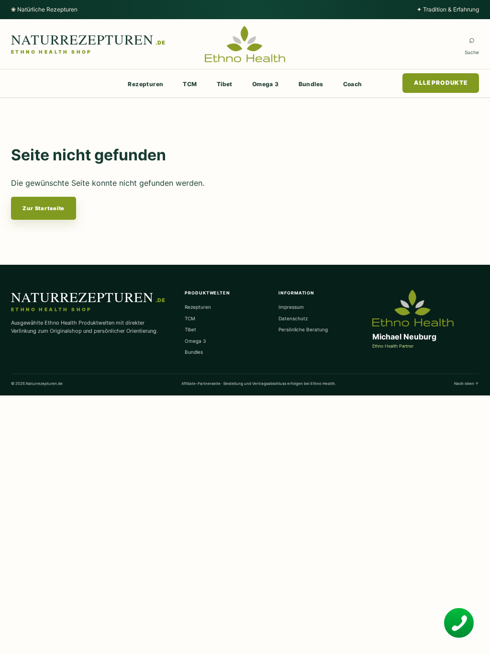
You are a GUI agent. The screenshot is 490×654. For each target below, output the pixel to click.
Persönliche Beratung (303, 329)
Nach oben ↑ (466, 383)
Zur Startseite (43, 208)
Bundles (311, 84)
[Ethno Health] (245, 44)
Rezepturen (145, 84)
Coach (352, 84)
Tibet (225, 84)
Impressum (291, 307)
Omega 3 (265, 84)
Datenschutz (293, 318)
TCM (190, 84)
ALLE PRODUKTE (441, 82)
